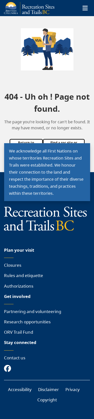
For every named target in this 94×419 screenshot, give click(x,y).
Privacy (72, 389)
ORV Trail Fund (18, 332)
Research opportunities (27, 322)
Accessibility (20, 389)
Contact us (14, 358)
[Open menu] (85, 8)
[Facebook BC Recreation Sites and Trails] (9, 369)
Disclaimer (48, 389)
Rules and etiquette (23, 275)
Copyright (47, 400)
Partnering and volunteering (32, 311)
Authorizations (18, 286)
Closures (12, 265)
